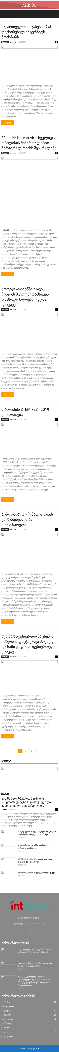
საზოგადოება (7, 1006)
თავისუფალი (7, 1036)
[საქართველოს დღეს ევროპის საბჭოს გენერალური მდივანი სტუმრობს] (8, 953)
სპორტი (5, 1027)
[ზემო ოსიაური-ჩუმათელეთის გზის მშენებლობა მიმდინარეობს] (29, 551)
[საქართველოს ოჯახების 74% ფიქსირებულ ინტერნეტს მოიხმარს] (29, 64)
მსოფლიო (6, 1014)
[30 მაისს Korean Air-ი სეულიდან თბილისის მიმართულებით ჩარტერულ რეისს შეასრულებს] (29, 192)
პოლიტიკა (6, 1010)
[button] (55, 14)
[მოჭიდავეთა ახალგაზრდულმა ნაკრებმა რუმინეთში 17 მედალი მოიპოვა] (8, 835)
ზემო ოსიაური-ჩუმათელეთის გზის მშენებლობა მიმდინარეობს (27, 519)
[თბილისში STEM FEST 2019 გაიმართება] (29, 439)
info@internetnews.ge (34, 923)
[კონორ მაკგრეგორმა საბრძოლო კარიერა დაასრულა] (8, 849)
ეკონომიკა (6, 1023)
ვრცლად (8, 123)
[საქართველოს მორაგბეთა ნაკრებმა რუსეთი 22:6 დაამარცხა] (8, 863)
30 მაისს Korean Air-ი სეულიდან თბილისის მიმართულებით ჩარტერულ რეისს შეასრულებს (29, 143)
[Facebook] (29, 931)
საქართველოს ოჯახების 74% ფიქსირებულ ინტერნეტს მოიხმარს (26, 32)
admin (13, 42)
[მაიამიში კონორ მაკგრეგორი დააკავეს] (8, 876)
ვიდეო (4, 1032)
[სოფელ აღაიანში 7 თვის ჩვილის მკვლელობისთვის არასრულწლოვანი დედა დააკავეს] (29, 331)
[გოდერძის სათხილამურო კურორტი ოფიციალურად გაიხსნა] (8, 967)
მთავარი (5, 21)
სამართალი (7, 1019)
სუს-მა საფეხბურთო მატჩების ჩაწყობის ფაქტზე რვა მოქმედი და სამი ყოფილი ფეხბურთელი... (26, 802)
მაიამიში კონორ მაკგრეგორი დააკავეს (36, 873)
